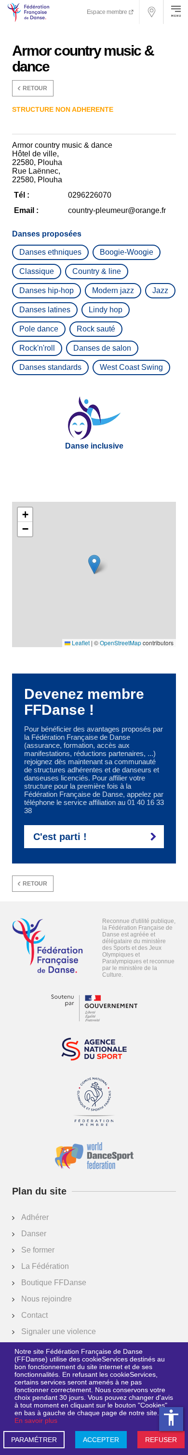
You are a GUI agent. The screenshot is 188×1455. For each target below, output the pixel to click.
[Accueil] (47, 946)
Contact (34, 1315)
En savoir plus (35, 1420)
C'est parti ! (60, 836)
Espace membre (107, 12)
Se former (37, 1250)
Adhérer (35, 1217)
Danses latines (44, 310)
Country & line (96, 271)
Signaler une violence (58, 1331)
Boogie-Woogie (126, 252)
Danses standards (50, 367)
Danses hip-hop (46, 290)
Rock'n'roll (37, 348)
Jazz (160, 290)
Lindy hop (105, 310)
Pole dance (38, 329)
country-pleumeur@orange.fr (117, 210)
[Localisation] (152, 12)
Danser (33, 1234)
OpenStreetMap (120, 643)
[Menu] (176, 12)
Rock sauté (96, 329)
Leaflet (80, 643)
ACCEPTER (101, 1439)
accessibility (171, 1417)
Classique (36, 271)
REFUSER (161, 1439)
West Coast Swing (131, 367)
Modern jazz (113, 290)
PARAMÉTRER (34, 1439)
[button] (94, 564)
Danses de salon (102, 348)
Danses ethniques (50, 252)
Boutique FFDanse (53, 1282)
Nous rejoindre (46, 1299)
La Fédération (45, 1266)
